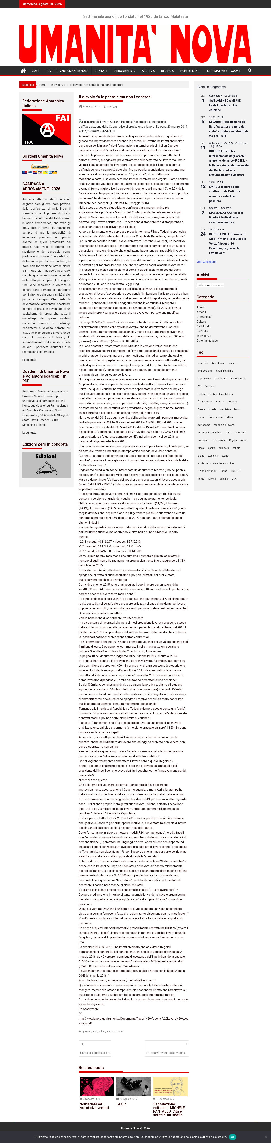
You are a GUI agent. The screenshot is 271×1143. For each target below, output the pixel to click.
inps (95, 1031)
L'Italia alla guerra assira (95, 1052)
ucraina (224, 478)
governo (86, 1031)
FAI (199, 386)
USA (234, 478)
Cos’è (36, 71)
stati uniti (213, 455)
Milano (230, 417)
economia (220, 378)
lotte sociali (216, 417)
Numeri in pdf (190, 71)
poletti (102, 1031)
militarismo (204, 424)
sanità (211, 447)
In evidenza (204, 336)
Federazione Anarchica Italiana (215, 394)
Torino (223, 470)
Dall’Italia (202, 331)
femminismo (205, 401)
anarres (233, 363)
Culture (201, 321)
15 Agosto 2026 (165, 1099)
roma (243, 440)
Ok (232, 1136)
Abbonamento (125, 71)
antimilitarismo (224, 370)
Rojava (233, 440)
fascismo (210, 386)
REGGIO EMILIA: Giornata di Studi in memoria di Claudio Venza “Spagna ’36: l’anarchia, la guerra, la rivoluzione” (227, 244)
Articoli (201, 312)
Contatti (101, 71)
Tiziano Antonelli (207, 470)
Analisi (201, 307)
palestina (240, 432)
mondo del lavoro (224, 424)
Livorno (202, 417)
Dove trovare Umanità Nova (67, 71)
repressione (219, 440)
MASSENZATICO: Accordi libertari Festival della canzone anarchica (226, 217)
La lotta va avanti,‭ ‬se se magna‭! (165, 1052)
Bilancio (167, 71)
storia (225, 455)
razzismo (203, 440)
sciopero (224, 447)
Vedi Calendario (206, 262)
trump (201, 478)
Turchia (212, 478)
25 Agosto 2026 (128, 1099)
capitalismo (204, 378)
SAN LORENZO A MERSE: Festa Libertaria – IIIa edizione (225, 105)
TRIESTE (235, 470)
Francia (220, 401)
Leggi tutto (29, 360)
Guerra (201, 409)
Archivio (148, 71)
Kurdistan (225, 409)
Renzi (110, 1031)
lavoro (237, 409)
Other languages (207, 340)
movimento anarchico (210, 432)
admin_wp (112, 106)
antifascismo (205, 370)
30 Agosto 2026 (91, 1099)
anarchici (203, 363)
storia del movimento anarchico (216, 463)
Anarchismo (218, 363)
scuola (236, 447)
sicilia (201, 455)
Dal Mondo (203, 326)
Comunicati (204, 317)
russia (201, 447)
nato (228, 432)
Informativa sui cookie (223, 71)
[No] (266, 1137)
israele (212, 409)
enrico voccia (237, 378)
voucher (118, 1031)
